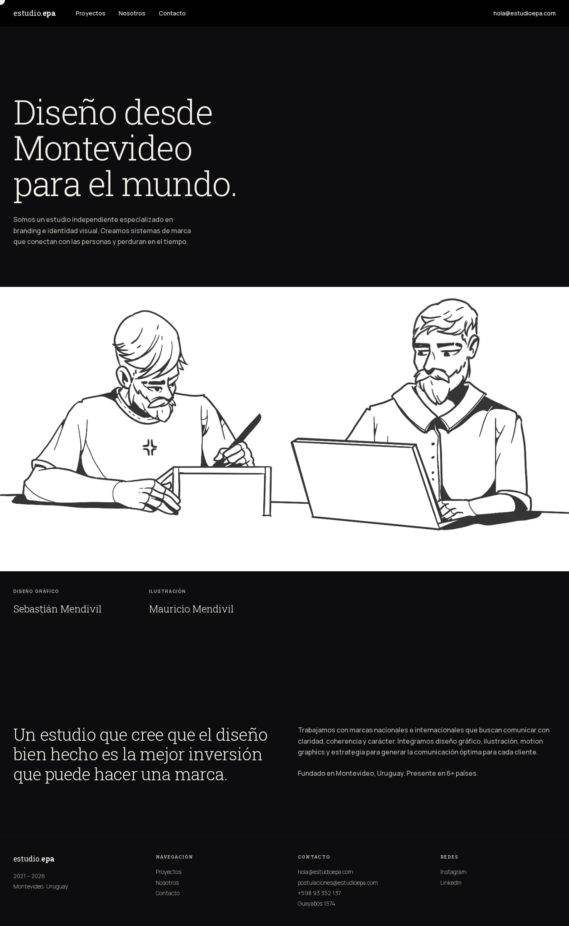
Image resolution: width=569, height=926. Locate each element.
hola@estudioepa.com (525, 13)
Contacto (172, 13)
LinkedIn (451, 882)
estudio (34, 13)
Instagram (453, 872)
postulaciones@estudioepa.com (338, 882)
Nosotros (132, 13)
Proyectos (90, 13)
